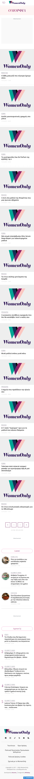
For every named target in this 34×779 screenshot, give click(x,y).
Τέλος (26, 524)
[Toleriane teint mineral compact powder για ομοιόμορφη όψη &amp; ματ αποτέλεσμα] (17, 448)
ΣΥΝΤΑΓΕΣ (14, 593)
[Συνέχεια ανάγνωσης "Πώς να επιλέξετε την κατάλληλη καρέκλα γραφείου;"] (5, 561)
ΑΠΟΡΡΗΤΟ (29, 778)
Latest (17, 551)
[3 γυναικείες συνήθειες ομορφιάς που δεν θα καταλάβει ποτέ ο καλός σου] (17, 297)
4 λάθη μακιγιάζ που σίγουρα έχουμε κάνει (16, 77)
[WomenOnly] (17, 2)
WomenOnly (17, 732)
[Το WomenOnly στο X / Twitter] (19, 738)
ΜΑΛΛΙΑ (4, 195)
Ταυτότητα (11, 746)
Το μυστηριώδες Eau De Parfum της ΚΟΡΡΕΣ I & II (15, 158)
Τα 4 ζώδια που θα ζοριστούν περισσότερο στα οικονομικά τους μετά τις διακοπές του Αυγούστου (17, 639)
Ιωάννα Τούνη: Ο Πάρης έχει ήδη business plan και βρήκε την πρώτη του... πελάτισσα (18, 705)
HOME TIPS (14, 557)
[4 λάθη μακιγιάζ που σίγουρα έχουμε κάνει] (17, 60)
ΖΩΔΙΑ (6, 634)
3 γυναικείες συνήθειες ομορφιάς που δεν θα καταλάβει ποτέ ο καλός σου (16, 316)
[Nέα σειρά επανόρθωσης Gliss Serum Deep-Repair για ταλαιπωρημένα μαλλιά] (17, 218)
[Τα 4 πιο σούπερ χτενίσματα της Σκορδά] (17, 259)
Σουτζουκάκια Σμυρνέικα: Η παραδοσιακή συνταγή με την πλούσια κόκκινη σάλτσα (20, 598)
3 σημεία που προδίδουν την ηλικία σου (15, 391)
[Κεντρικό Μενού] (3, 2)
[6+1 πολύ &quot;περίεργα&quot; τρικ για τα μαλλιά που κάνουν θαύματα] (17, 410)
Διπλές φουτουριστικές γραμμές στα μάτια (15, 117)
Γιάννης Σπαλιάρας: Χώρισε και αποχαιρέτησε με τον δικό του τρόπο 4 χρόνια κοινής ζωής (16, 689)
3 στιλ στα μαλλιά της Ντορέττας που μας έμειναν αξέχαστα (16, 199)
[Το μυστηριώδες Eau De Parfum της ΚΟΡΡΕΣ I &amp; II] (17, 139)
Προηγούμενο (14, 524)
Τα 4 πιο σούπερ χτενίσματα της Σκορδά (14, 278)
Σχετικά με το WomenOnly (17, 761)
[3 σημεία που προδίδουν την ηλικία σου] (17, 372)
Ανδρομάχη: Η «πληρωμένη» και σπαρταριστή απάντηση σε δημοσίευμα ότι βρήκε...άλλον (17, 655)
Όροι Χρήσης (22, 746)
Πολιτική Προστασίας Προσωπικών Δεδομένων (17, 751)
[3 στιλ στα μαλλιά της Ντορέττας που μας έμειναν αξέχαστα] (17, 180)
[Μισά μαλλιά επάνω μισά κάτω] (17, 336)
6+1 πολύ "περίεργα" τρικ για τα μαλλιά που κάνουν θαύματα (14, 429)
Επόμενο (20, 524)
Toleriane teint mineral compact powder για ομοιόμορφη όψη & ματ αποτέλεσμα (15, 468)
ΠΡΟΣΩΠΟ (4, 312)
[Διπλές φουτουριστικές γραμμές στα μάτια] (17, 99)
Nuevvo (14, 772)
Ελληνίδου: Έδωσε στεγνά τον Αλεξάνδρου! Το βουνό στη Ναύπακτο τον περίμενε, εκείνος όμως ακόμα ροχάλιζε (17, 672)
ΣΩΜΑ (3, 113)
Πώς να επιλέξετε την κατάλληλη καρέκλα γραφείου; (19, 561)
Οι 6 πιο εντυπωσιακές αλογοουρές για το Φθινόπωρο (16, 508)
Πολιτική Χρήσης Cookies (17, 757)
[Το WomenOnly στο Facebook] (6, 738)
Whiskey (27, 772)
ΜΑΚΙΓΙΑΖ (4, 73)
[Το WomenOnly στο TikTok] (15, 738)
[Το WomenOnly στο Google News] (24, 738)
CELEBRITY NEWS (16, 572)
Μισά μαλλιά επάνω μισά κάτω (13, 353)
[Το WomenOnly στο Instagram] (10, 738)
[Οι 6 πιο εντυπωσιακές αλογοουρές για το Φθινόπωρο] (17, 489)
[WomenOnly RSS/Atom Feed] (28, 738)
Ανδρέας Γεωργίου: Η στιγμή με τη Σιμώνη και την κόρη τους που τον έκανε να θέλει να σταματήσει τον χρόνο (20, 579)
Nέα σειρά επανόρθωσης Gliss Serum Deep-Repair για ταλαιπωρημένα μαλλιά (16, 238)
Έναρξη (7, 524)
